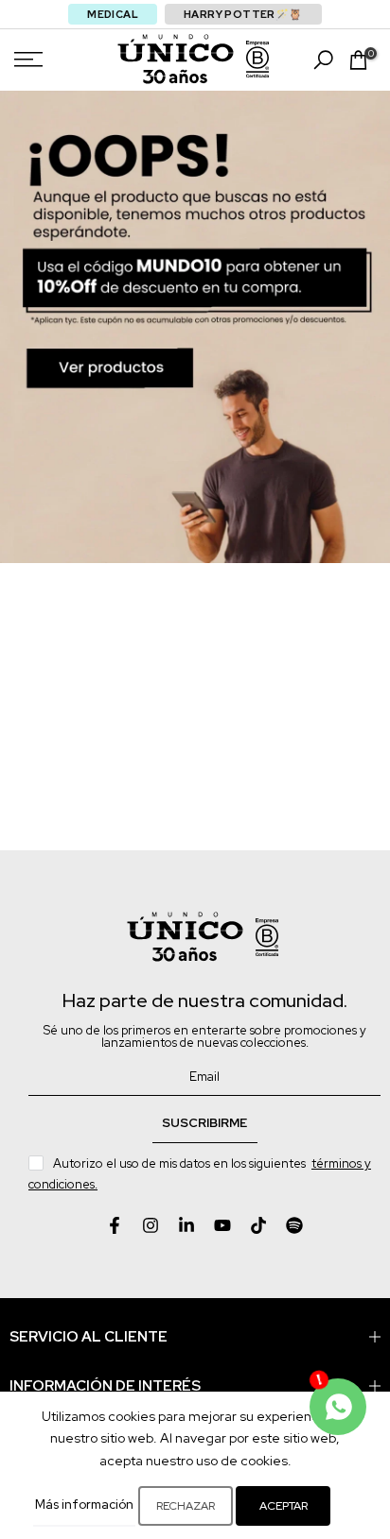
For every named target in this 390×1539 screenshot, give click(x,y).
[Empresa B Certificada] (257, 59)
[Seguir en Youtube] (222, 1225)
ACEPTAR (283, 1505)
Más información (84, 1504)
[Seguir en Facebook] (114, 1225)
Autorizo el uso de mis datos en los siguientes (199, 1173)
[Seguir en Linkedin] (186, 1225)
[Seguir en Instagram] (150, 1225)
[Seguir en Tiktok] (258, 1225)
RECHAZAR (185, 1505)
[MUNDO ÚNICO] (175, 59)
